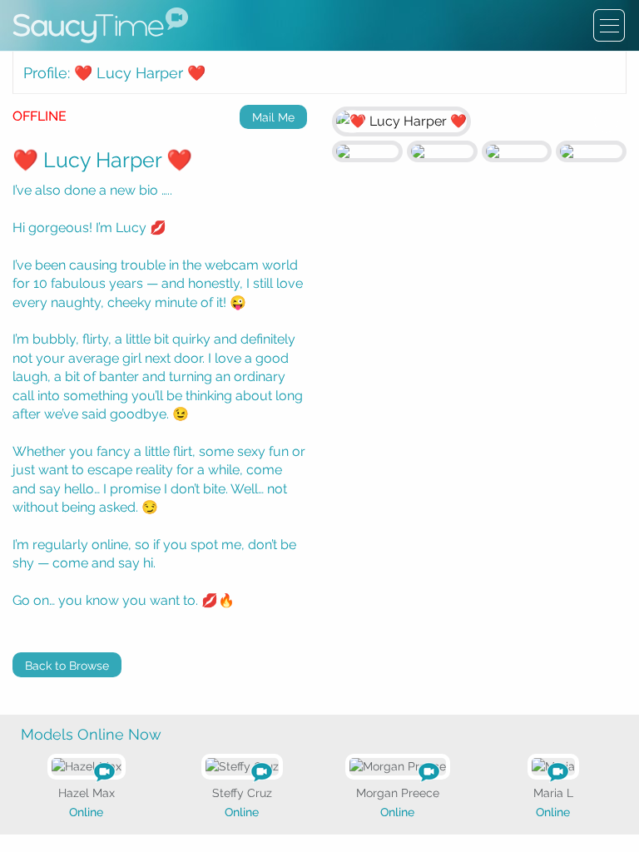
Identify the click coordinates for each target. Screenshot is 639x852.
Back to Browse (67, 665)
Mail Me (273, 117)
